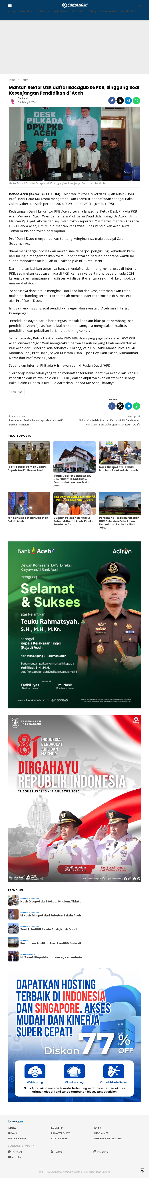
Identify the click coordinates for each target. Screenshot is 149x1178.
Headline (34, 898)
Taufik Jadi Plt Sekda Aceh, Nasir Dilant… (50, 929)
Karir (97, 1127)
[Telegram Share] (128, 100)
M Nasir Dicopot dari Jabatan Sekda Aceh (28, 519)
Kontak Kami (59, 1138)
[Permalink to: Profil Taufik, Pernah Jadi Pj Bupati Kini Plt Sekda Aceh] (29, 452)
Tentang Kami (17, 1138)
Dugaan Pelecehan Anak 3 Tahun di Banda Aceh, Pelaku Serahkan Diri (73, 521)
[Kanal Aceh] (74, 5)
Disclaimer (101, 1133)
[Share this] (112, 100)
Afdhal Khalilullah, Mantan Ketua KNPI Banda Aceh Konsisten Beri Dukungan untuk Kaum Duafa (109, 420)
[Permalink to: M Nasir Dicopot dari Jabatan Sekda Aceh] (29, 503)
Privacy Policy (60, 1133)
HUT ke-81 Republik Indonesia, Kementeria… (52, 957)
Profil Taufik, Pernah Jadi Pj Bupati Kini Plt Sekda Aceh (27, 468)
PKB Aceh (17, 391)
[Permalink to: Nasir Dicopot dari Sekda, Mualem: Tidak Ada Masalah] (120, 452)
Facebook (17, 1151)
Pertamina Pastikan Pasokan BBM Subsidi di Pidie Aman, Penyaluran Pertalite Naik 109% (119, 522)
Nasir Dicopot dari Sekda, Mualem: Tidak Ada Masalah (118, 468)
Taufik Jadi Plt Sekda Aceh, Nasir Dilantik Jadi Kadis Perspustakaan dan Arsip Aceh (72, 480)
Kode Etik (57, 1127)
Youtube (16, 1157)
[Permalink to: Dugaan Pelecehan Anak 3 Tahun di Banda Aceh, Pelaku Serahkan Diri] (74, 503)
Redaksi (12, 1133)
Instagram (102, 1151)
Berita (24, 898)
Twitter (58, 1151)
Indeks (12, 1127)
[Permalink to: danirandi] (12, 100)
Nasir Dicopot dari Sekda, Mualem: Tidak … (51, 901)
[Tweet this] (120, 100)
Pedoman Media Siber (108, 1138)
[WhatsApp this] (136, 100)
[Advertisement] (74, 47)
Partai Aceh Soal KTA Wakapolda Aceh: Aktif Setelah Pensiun (36, 420)
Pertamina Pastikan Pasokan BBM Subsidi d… (53, 943)
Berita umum (28, 954)
